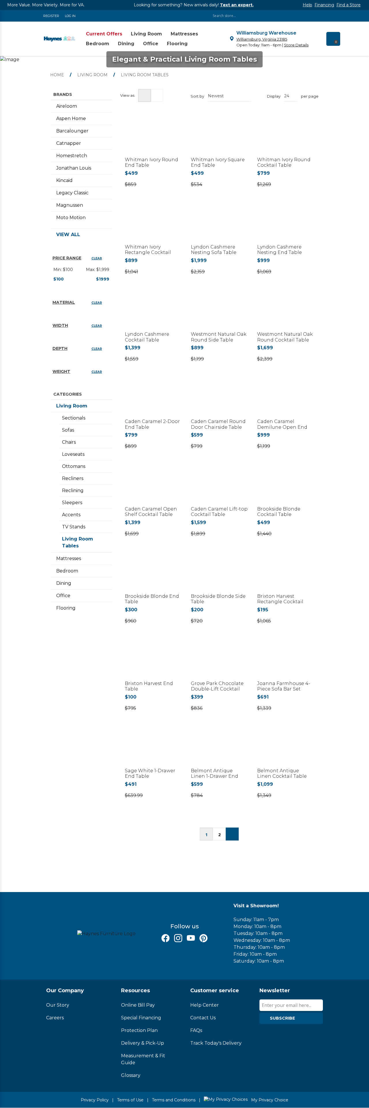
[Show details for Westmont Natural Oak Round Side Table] (219, 311)
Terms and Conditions (173, 1100)
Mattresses (68, 558)
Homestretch (71, 155)
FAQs (196, 1030)
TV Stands (73, 527)
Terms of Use (130, 1100)
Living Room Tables (77, 542)
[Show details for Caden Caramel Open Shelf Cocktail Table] (153, 486)
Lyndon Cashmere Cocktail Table (147, 336)
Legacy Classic (72, 193)
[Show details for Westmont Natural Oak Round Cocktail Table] (285, 311)
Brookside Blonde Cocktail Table (278, 511)
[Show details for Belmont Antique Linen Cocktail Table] (285, 748)
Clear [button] (96, 258)
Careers (55, 1017)
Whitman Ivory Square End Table (218, 162)
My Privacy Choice (269, 1100)
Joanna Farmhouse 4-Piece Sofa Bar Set (283, 686)
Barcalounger (72, 131)
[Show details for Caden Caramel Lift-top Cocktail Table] (219, 486)
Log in (70, 16)
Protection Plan (139, 1030)
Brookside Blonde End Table (152, 598)
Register (51, 16)
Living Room (71, 406)
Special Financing (141, 1017)
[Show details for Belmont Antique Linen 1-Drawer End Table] (219, 748)
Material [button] (63, 302)
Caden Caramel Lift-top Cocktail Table (219, 511)
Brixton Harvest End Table (149, 686)
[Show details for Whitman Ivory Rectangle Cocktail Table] (153, 224)
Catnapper (68, 143)
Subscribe (282, 1018)
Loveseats (73, 454)
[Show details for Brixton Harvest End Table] (153, 661)
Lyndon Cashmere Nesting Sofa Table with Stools (213, 252)
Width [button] (60, 325)
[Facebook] (165, 938)
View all (68, 234)
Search (320, 16)
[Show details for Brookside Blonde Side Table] (219, 573)
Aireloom (66, 106)
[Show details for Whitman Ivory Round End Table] (153, 137)
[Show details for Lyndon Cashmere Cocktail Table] (153, 311)
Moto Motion (71, 217)
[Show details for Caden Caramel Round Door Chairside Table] (219, 399)
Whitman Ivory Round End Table (151, 162)
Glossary (130, 1075)
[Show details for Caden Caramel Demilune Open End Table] (285, 399)
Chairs (69, 442)
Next (232, 834)
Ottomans (73, 466)
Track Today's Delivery (216, 1043)
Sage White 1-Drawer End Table (150, 773)
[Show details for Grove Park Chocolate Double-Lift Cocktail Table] (219, 661)
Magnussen (69, 205)
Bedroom (67, 571)
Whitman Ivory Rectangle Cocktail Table (148, 252)
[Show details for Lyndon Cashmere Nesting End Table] (285, 224)
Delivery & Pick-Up (142, 1043)
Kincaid (64, 180)
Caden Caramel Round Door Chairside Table (218, 424)
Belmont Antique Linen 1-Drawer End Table (214, 776)
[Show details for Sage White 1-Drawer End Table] (153, 748)
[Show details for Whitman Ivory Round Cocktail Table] (285, 137)
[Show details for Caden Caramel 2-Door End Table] (153, 399)
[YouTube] (191, 938)
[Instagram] (178, 938)
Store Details (296, 45)
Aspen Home (71, 118)
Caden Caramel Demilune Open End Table (282, 427)
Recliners (72, 478)
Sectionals (73, 418)
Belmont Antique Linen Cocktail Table (282, 773)
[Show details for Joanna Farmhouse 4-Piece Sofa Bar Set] (285, 661)
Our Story (57, 1005)
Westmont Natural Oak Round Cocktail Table (285, 336)
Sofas (68, 430)
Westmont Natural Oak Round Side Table (218, 336)
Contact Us (203, 1017)
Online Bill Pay (138, 1005)
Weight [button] (61, 371)
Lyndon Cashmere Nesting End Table (279, 249)
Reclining (73, 490)
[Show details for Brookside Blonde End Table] (153, 573)
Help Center (204, 1005)
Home (57, 74)
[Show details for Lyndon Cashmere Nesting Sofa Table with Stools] (219, 224)
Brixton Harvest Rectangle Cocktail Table (280, 601)
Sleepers (72, 502)
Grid (144, 95)
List (156, 95)
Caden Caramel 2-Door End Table (152, 424)
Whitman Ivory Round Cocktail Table (283, 162)
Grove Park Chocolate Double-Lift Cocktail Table (217, 689)
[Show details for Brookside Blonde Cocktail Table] (285, 486)
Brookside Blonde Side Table (218, 598)
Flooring (66, 608)
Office (63, 595)
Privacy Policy (95, 1100)
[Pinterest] (203, 938)
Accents (71, 514)
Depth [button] (59, 348)
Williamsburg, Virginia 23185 (261, 39)
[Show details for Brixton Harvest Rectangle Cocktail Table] (285, 573)
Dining (63, 583)
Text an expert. (237, 4)
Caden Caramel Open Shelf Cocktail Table (151, 511)
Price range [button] (66, 258)
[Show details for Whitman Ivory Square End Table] (219, 137)
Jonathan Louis (73, 168)
